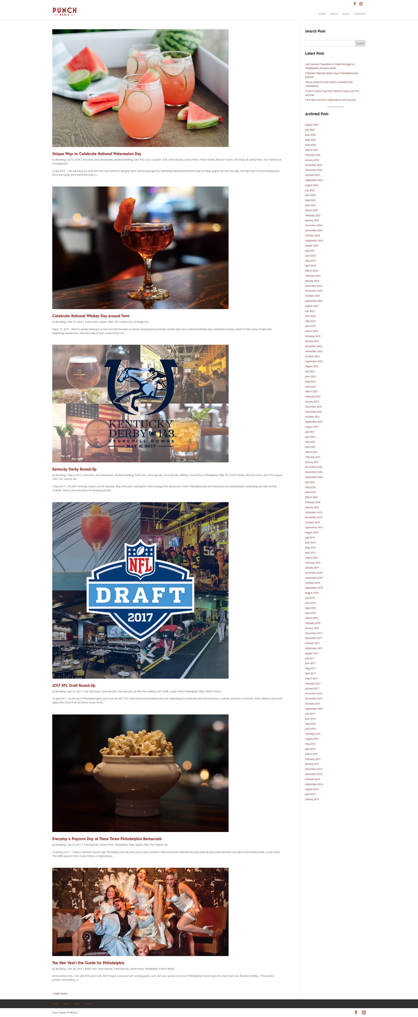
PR (226, 475)
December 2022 (313, 346)
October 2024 (312, 235)
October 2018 (312, 582)
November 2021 (313, 411)
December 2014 (313, 769)
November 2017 (313, 638)
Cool (148, 159)
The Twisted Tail (272, 159)
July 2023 (310, 311)
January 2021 (312, 462)
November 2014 (313, 774)
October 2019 (312, 522)
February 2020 (312, 502)
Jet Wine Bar (140, 691)
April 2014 (310, 794)
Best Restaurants (104, 159)
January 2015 (312, 763)
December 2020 (313, 466)
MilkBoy (184, 475)
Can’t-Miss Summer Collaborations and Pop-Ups (330, 99)
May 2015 (310, 743)
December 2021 (313, 406)
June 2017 (310, 663)
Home (322, 14)
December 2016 (313, 693)
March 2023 (311, 331)
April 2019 (310, 552)
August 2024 (311, 245)
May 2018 (310, 608)
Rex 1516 (269, 475)
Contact (360, 14)
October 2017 (312, 643)
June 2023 (310, 315)
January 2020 (312, 507)
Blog (346, 14)
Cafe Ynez (139, 159)
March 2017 (311, 678)
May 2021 (310, 441)
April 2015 (310, 748)
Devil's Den (140, 475)
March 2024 (311, 270)
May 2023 (310, 320)
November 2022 (313, 351)
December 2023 (313, 285)
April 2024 (310, 265)
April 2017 (310, 673)
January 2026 (312, 159)
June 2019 (310, 542)
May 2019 (310, 547)
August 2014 (311, 789)
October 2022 (312, 356)
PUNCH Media (207, 159)
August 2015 (311, 738)
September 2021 (314, 421)
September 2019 (314, 527)
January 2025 (312, 220)
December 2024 (313, 225)
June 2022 (310, 376)
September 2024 (314, 240)
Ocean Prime (191, 159)
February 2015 (312, 759)
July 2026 (310, 129)
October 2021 (312, 416)
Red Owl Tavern (224, 159)
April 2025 (310, 205)
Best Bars (88, 159)
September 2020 (314, 477)
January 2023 (312, 341)
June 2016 (310, 718)
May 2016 (310, 723)
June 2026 (310, 134)
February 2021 (312, 456)
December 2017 (313, 633)
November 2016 (313, 698)
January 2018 (312, 628)
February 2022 (312, 396)
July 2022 (310, 371)
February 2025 (312, 215)
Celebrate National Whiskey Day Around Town (90, 316)
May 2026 (310, 139)
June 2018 (310, 602)
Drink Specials (176, 159)
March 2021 (311, 451)
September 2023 (314, 300)
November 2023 (313, 290)
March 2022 (311, 391)
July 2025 (310, 190)
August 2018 (311, 592)
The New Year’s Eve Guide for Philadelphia (88, 963)
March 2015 (311, 753)
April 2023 (310, 326)
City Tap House (92, 691)
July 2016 (310, 713)
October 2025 (312, 175)
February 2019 (312, 562)
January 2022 (312, 401)
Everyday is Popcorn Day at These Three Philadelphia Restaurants (107, 839)
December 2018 (313, 572)
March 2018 (311, 617)
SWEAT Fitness (213, 691)
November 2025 (313, 169)
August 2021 (311, 426)
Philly (221, 475)
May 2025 (310, 200)
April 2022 (310, 386)
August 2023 (311, 305)
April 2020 (310, 492)
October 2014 (312, 779)
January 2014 (312, 799)
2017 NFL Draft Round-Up (73, 686)
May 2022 (310, 381)
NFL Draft (163, 691)
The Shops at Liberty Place (248, 159)
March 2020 (311, 497)
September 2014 (314, 784)
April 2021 (310, 446)
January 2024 (312, 280)
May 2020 (310, 487)
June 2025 (310, 195)
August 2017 (311, 653)
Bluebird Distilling (123, 159)
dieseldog (60, 159)
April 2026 (310, 144)
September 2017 (314, 648)
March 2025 (311, 210)
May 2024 (310, 260)
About (334, 14)
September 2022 (314, 361)
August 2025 (311, 185)
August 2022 (311, 366)
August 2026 (311, 124)
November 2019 (313, 517)
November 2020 (313, 472)
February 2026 (312, 154)
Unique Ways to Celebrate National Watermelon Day (96, 154)
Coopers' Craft (159, 159)
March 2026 (311, 149)
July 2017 (310, 658)
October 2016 (312, 703)
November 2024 (313, 230)
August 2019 (311, 532)
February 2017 (312, 683)
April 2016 (310, 728)
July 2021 (310, 431)
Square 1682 (106, 321)
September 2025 (314, 180)
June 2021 (310, 436)
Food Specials (171, 475)
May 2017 (310, 668)
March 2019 (311, 557)
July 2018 (310, 597)
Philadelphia (211, 475)
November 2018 (313, 577)
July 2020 (310, 482)
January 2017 (312, 688)
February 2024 (312, 275)
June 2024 (310, 255)
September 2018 (314, 587)
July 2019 (310, 537)
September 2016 (314, 708)
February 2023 (312, 336)
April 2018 (310, 612)
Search (360, 43)
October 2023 (312, 295)
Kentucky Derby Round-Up (74, 469)
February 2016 (312, 733)
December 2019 (313, 512)
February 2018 (312, 623)
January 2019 (312, 567)
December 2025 (313, 165)
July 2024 (310, 250)
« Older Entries (60, 993)
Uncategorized (60, 163)
